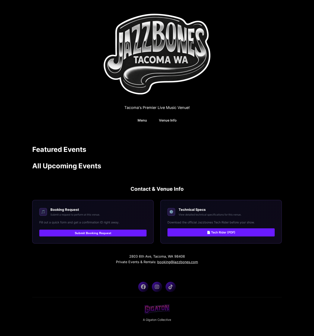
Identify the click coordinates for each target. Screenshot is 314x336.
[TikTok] (171, 287)
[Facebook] (143, 287)
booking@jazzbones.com (177, 262)
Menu (142, 120)
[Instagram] (157, 287)
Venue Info (168, 120)
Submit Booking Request (93, 233)
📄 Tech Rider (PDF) (221, 232)
